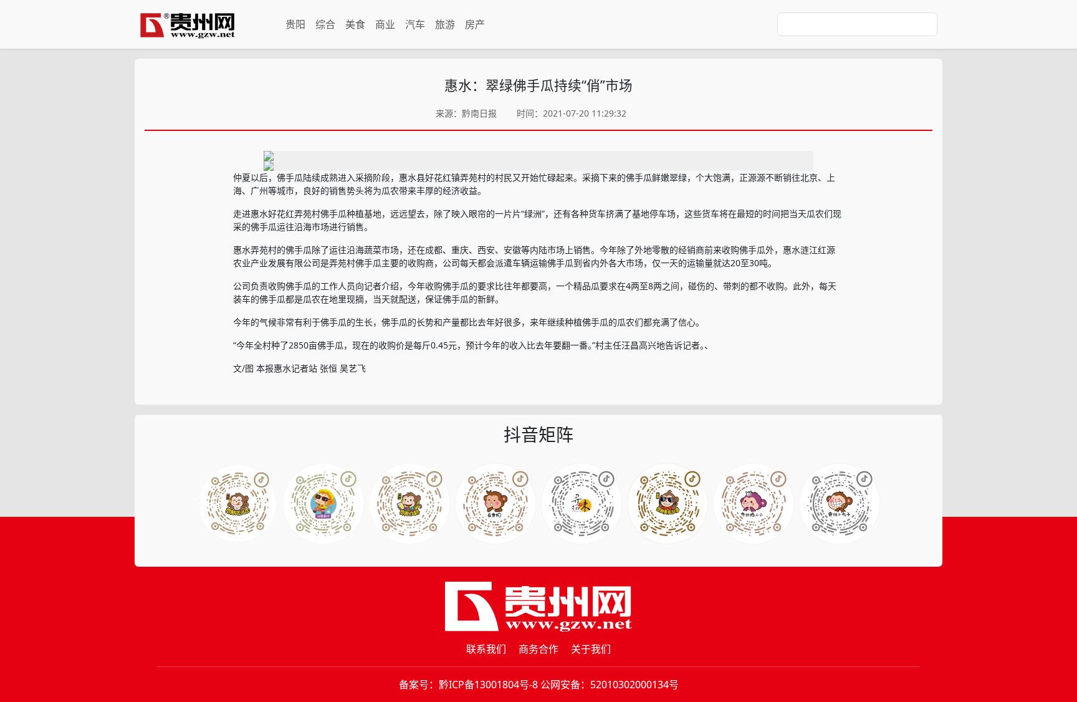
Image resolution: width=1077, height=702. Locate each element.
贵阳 (295, 24)
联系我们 (486, 649)
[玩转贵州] (323, 504)
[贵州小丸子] (840, 504)
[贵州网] (188, 24)
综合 (325, 24)
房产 (475, 24)
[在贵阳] (495, 504)
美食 (355, 24)
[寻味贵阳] (581, 504)
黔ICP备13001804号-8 (488, 684)
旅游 (445, 24)
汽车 (415, 24)
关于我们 (591, 649)
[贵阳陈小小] (754, 504)
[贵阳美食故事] (668, 504)
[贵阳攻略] (409, 504)
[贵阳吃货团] (237, 504)
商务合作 (538, 649)
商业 (385, 24)
